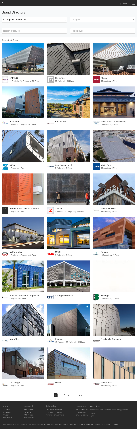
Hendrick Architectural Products (24, 208)
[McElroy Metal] (23, 233)
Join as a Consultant (54, 412)
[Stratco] (114, 59)
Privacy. (47, 424)
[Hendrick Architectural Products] (23, 189)
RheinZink (60, 78)
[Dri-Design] (23, 363)
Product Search (82, 412)
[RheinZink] (68, 59)
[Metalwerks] (114, 363)
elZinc (12, 165)
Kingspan (59, 339)
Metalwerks (106, 382)
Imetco (58, 382)
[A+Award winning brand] (87, 306)
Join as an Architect (54, 409)
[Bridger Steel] (68, 102)
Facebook (30, 409)
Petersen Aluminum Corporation (24, 295)
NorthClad (14, 339)
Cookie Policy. (68, 424)
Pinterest (29, 414)
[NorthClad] (23, 320)
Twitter (28, 412)
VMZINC (13, 78)
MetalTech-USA (108, 208)
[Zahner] (68, 189)
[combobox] (102, 19)
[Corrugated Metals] (68, 276)
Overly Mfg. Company (111, 339)
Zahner (58, 208)
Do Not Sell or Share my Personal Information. (92, 424)
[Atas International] (68, 146)
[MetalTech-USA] (114, 189)
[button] (61, 19)
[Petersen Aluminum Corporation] (23, 276)
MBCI (57, 252)
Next (80, 395)
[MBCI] (68, 233)
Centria (104, 252)
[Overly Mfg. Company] (114, 320)
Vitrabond (14, 121)
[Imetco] (68, 363)
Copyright (114, 424)
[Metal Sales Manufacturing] (114, 102)
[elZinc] (23, 146)
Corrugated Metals (64, 295)
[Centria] (114, 233)
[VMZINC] (23, 59)
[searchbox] (72, 19)
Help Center (7, 417)
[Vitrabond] (23, 102)
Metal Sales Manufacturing (113, 121)
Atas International (63, 165)
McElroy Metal (16, 252)
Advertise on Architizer (55, 414)
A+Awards (7, 412)
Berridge (105, 295)
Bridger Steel (61, 121)
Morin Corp (106, 165)
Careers (6, 414)
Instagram (30, 417)
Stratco (104, 78)
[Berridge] (114, 276)
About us (6, 409)
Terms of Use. (56, 424)
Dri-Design (14, 382)
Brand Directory (82, 414)
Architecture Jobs (83, 409)
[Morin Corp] (114, 146)
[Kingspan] (68, 320)
